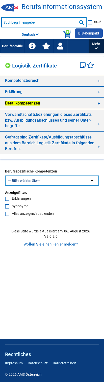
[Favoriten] (90, 66)
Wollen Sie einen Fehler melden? (50, 244)
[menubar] (44, 46)
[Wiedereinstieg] (60, 46)
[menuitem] (12, 46)
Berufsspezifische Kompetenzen (31, 171)
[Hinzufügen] (8, 65)
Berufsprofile (12, 46)
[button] (96, 46)
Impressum (14, 363)
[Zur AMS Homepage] (11, 8)
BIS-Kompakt (88, 33)
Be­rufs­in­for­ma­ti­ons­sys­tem (61, 7)
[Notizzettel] (83, 66)
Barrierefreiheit (64, 363)
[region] (52, 80)
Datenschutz (38, 363)
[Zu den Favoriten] (46, 46)
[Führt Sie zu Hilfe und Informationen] (32, 46)
